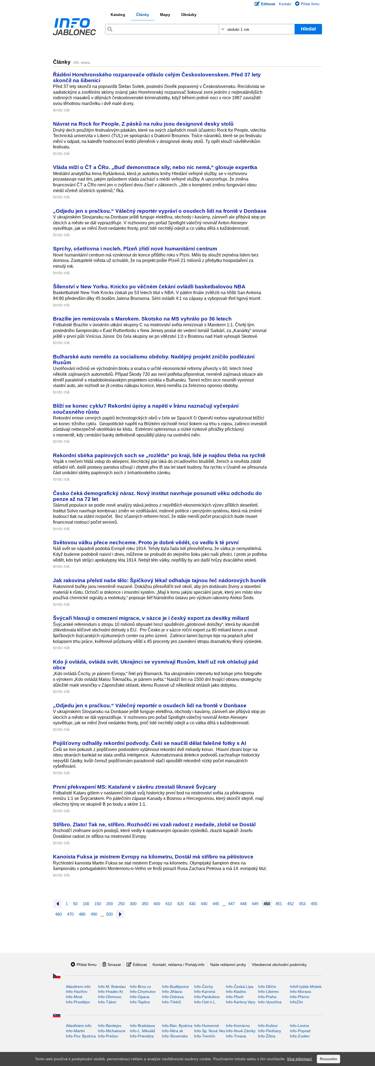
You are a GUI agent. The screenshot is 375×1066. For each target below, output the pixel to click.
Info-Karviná (204, 991)
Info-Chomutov (143, 991)
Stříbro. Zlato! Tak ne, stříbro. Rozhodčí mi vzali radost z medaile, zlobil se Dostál (154, 824)
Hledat (308, 29)
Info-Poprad (300, 1031)
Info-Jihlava (172, 991)
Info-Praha (267, 997)
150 (97, 903)
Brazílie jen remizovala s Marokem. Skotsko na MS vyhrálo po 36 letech (142, 319)
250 (121, 903)
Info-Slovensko (175, 1036)
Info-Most (74, 997)
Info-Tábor (107, 1002)
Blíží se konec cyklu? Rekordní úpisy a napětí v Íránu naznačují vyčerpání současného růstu (146, 409)
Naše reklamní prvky (228, 964)
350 (145, 903)
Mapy (165, 14)
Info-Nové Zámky (241, 1031)
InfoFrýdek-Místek (305, 986)
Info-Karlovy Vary (240, 1002)
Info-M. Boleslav (112, 986)
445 (215, 903)
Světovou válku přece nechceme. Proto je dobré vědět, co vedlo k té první (146, 542)
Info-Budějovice (175, 986)
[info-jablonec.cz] (74, 27)
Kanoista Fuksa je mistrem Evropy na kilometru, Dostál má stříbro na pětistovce (153, 857)
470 (70, 914)
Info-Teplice (140, 1002)
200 (109, 903)
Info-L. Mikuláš (142, 1031)
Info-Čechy (203, 986)
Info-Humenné (206, 1025)
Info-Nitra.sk (172, 1031)
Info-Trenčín (204, 1036)
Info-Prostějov (78, 1002)
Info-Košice (268, 1025)
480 (82, 914)
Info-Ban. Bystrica (177, 1025)
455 (314, 903)
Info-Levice (299, 1025)
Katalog (118, 14)
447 (231, 903)
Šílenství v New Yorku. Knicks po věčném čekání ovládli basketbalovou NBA (149, 286)
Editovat (140, 964)
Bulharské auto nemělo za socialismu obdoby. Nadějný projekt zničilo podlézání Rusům (153, 359)
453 (302, 903)
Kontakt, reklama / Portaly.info (179, 964)
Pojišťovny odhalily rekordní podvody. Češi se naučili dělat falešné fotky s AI (149, 743)
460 (58, 914)
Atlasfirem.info (78, 986)
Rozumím (328, 1059)
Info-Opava (139, 997)
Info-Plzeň (235, 997)
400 (156, 903)
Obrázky (189, 14)
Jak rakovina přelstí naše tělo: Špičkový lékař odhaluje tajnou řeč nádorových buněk (159, 580)
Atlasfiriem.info (78, 1025)
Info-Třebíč (171, 1002)
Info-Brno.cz (140, 986)
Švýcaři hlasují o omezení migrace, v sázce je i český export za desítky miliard (151, 618)
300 (133, 903)
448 (243, 903)
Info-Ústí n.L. (205, 1002)
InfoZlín (296, 1002)
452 (290, 903)
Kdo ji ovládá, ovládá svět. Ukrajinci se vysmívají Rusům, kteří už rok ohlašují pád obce (155, 664)
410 (168, 903)
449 (255, 903)
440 (204, 903)
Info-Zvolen (300, 1036)
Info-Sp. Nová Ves (209, 1031)
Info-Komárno (238, 1025)
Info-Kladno (236, 991)
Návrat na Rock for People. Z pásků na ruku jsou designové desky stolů (143, 124)
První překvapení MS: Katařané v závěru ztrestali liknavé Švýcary (134, 787)
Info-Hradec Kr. (111, 991)
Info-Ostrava (173, 997)
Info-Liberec (268, 991)
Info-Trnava (236, 1036)
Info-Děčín (267, 986)
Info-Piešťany (269, 1031)
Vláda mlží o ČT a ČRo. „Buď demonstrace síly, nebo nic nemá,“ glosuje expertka (155, 167)
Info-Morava (300, 991)
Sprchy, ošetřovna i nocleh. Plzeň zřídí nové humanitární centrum (135, 248)
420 (180, 903)
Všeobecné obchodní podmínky (279, 964)
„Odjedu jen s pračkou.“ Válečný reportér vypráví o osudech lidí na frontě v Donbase (160, 211)
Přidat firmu (310, 4)
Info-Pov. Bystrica (81, 1036)
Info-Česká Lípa (239, 986)
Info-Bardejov (109, 1025)
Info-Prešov (108, 1036)
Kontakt (285, 4)
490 (94, 914)
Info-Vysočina (269, 1002)
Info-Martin (75, 1031)
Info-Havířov (76, 991)
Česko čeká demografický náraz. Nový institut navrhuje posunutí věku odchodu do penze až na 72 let (157, 496)
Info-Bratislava (142, 1025)
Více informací (299, 1059)
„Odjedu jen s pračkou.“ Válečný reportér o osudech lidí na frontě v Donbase (150, 705)
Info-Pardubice (207, 997)
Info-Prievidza (142, 1036)
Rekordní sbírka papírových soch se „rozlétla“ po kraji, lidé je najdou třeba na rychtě (159, 455)
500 (109, 914)
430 (192, 903)
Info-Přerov (299, 997)
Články (142, 14)
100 (86, 903)
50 (75, 903)
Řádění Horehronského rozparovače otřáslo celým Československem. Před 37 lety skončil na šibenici (157, 77)
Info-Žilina (266, 1036)
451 (278, 903)
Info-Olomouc (110, 997)
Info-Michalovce (111, 1031)
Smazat (114, 964)
